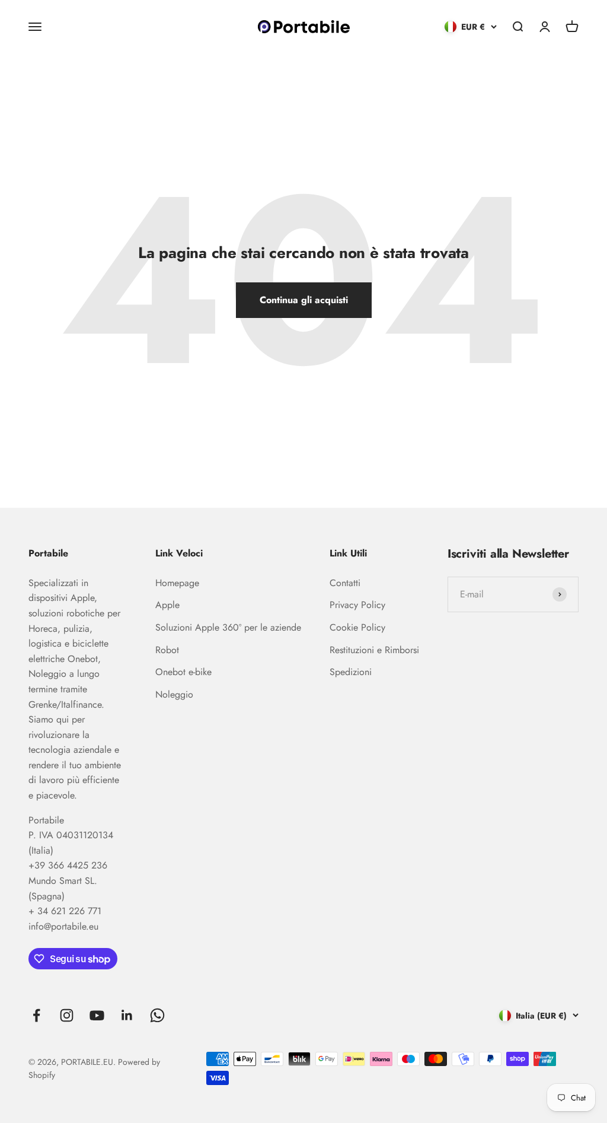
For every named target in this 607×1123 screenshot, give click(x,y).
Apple (167, 605)
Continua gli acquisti (304, 300)
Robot (167, 650)
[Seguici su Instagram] (67, 1015)
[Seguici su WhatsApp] (157, 1015)
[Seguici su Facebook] (36, 1015)
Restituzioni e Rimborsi (374, 650)
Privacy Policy (357, 605)
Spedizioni (351, 672)
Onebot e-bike (183, 672)
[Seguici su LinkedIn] (127, 1015)
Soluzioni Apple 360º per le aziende (228, 627)
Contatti (345, 583)
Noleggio (174, 694)
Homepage (177, 583)
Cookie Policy (357, 627)
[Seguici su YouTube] (97, 1015)
